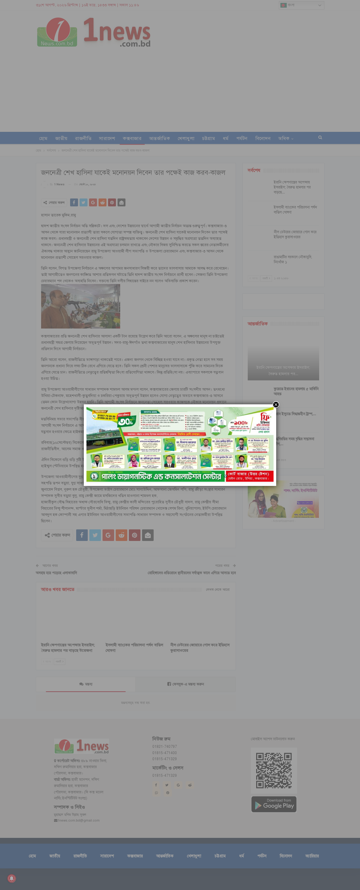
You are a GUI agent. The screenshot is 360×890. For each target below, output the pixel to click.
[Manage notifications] (11, 878)
